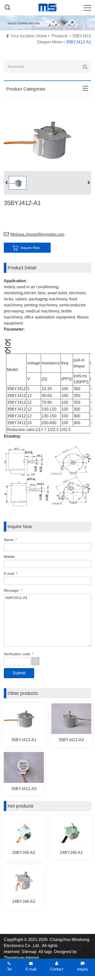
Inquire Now (30, 248)
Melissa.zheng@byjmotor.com (37, 234)
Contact (56, 969)
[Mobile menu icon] (87, 8)
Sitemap (29, 952)
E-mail (31, 969)
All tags (45, 952)
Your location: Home (29, 36)
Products (60, 36)
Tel (9, 969)
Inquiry (82, 969)
